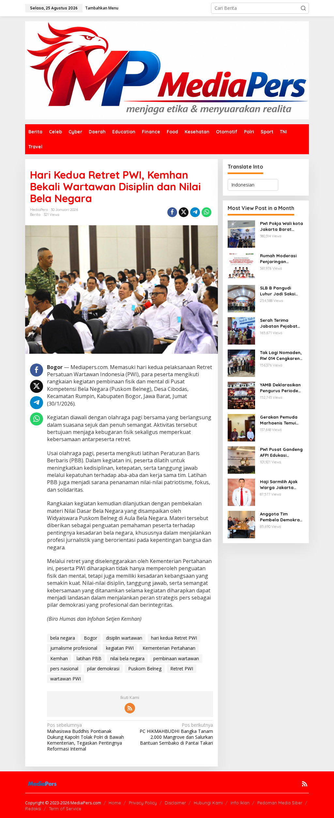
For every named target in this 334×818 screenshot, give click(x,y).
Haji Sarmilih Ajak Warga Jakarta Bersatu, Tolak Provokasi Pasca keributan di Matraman (278, 484)
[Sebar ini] (172, 212)
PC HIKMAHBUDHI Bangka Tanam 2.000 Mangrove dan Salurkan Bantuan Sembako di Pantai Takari (176, 734)
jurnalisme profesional (73, 648)
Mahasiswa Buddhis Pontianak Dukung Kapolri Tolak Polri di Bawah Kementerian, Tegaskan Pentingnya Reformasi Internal (85, 737)
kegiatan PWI (120, 648)
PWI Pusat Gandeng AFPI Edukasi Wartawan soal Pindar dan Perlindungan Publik (281, 452)
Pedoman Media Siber (279, 802)
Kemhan (59, 658)
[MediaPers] (167, 70)
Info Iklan (240, 802)
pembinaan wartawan (176, 658)
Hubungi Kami (208, 802)
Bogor (90, 638)
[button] (303, 8)
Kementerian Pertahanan (169, 648)
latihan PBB (89, 658)
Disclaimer (175, 802)
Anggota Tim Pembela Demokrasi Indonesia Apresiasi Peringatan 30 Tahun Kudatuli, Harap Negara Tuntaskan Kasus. (281, 517)
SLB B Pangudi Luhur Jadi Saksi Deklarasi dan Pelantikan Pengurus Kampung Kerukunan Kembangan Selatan (281, 291)
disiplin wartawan (124, 638)
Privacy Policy (143, 802)
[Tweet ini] (184, 212)
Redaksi (33, 808)
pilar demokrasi (103, 668)
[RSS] (130, 708)
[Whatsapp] (206, 212)
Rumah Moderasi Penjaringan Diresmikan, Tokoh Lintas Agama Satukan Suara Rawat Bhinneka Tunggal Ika (279, 258)
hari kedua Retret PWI (174, 638)
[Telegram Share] (195, 212)
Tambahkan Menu (101, 8)
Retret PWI (181, 668)
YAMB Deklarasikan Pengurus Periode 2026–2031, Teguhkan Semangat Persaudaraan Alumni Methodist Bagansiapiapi (280, 388)
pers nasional (64, 668)
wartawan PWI (65, 679)
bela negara (62, 638)
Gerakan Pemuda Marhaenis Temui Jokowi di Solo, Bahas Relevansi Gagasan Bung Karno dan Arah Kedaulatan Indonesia (278, 420)
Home (115, 802)
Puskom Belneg (144, 668)
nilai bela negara (127, 658)
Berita (35, 214)
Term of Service (65, 808)
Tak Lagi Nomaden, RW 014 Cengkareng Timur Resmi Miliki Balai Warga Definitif (281, 355)
